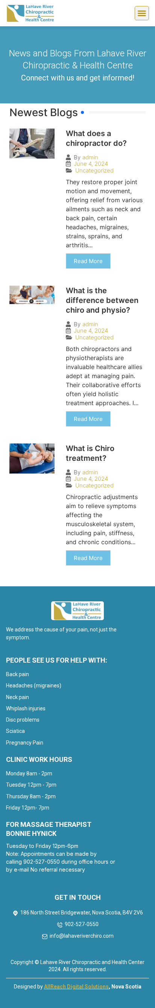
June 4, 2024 (91, 163)
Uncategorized (94, 170)
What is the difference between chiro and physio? (102, 300)
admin (90, 157)
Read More (88, 261)
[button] (142, 13)
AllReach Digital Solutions (76, 987)
